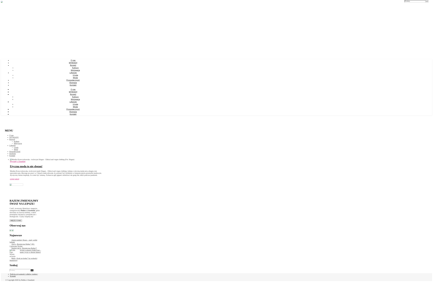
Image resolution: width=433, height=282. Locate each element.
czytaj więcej (14, 179)
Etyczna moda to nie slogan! (26, 166)
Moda (75, 77)
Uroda (75, 75)
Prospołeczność (73, 80)
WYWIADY (73, 63)
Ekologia (73, 82)
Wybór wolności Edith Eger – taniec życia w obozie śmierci (30, 251)
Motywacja (75, 70)
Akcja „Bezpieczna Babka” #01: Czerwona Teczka (22, 245)
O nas (73, 60)
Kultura (75, 68)
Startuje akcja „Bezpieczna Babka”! (24, 248)
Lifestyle (73, 72)
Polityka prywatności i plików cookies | (24, 274)
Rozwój (73, 65)
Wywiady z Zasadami (17, 161)
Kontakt (73, 85)
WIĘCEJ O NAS (15, 220)
